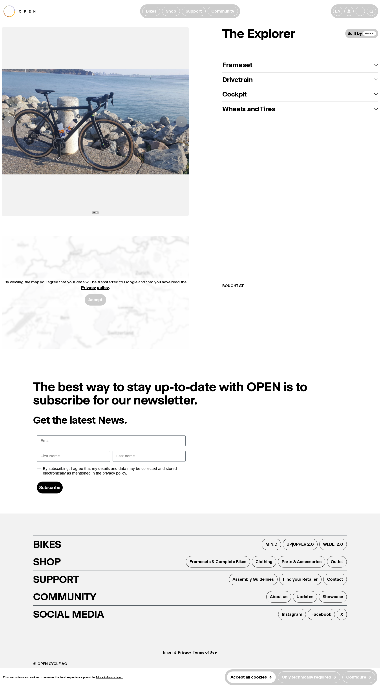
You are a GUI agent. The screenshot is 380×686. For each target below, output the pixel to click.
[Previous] (9, 121)
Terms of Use (205, 652)
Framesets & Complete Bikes (218, 561)
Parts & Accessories (302, 561)
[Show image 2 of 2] (96, 212)
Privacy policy (95, 287)
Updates (305, 596)
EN (337, 11)
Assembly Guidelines (253, 579)
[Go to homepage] (71, 11)
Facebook (321, 614)
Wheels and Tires (248, 109)
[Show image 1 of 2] (94, 212)
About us (278, 596)
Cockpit (234, 94)
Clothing (264, 561)
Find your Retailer (300, 579)
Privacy (184, 652)
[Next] (181, 121)
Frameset (237, 65)
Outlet (337, 561)
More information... (109, 677)
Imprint (169, 652)
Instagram (292, 614)
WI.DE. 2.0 (333, 544)
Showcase (333, 596)
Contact (335, 579)
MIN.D (271, 544)
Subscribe (49, 487)
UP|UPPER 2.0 (300, 544)
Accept (95, 299)
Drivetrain (237, 80)
